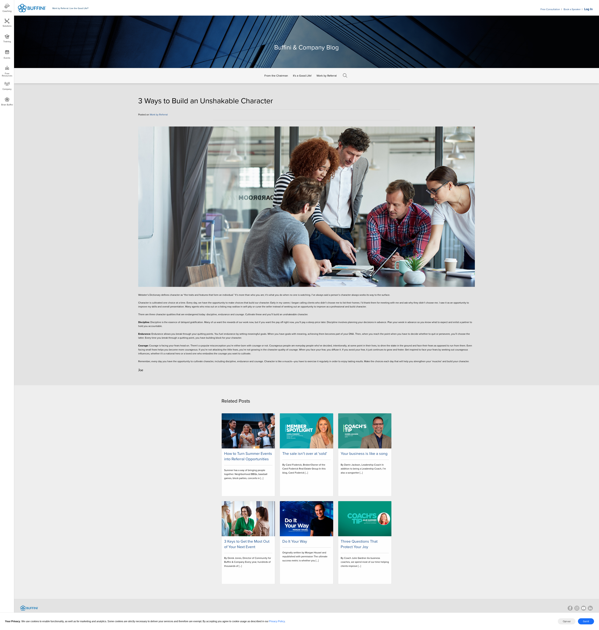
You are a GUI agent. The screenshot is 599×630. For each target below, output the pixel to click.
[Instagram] (576, 608)
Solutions (7, 26)
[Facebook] (570, 608)
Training (7, 41)
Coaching (7, 11)
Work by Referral (327, 75)
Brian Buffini (7, 104)
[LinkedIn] (590, 608)
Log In (588, 9)
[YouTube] (583, 608)
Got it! (586, 621)
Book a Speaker (572, 9)
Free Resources (7, 73)
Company (7, 89)
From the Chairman (276, 75)
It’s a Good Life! (302, 75)
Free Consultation (550, 9)
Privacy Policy (277, 621)
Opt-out (566, 621)
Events (7, 58)
